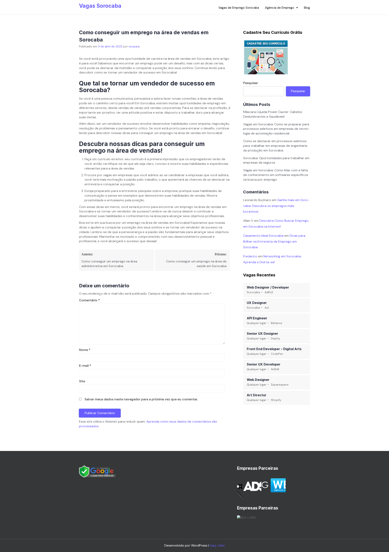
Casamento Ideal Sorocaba (263, 235)
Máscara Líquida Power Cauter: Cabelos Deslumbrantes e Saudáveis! (272, 114)
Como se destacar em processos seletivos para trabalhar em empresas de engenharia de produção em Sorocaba (275, 145)
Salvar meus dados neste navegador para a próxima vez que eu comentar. (141, 399)
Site (82, 381)
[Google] (97, 471)
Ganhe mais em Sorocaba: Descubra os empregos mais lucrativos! (276, 206)
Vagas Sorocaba (100, 6)
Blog (307, 8)
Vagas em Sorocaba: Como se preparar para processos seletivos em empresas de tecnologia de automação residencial (276, 129)
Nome (84, 350)
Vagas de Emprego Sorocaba (238, 8)
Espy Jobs (217, 545)
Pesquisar (250, 83)
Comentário (89, 300)
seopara (134, 46)
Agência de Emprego (279, 8)
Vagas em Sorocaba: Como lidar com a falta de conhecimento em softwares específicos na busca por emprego (275, 175)
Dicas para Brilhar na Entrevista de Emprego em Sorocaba (274, 241)
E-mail (85, 365)
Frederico (250, 256)
